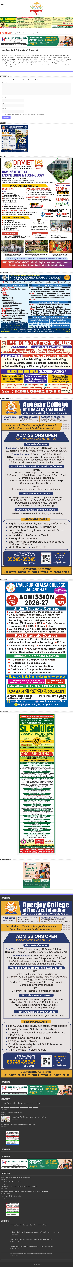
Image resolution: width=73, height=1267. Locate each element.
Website (4, 108)
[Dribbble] (38, 1264)
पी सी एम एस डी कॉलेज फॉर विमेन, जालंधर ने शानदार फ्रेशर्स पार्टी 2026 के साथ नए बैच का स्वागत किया (35, 1232)
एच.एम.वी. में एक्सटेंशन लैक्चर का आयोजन (11, 1182)
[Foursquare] (40, 1264)
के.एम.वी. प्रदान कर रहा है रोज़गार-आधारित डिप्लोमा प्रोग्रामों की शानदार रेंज (19, 1186)
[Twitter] (34, 1264)
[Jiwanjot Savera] (36, 8)
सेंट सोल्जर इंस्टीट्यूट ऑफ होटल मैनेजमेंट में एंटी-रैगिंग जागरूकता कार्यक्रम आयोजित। (31, 1254)
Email (4, 103)
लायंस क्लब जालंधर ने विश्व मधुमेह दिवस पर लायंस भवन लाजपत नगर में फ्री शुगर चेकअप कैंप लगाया (24, 1191)
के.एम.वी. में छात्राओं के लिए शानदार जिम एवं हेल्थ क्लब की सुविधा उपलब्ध (18, 1124)
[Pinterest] (36, 1264)
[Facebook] (32, 1264)
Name (4, 97)
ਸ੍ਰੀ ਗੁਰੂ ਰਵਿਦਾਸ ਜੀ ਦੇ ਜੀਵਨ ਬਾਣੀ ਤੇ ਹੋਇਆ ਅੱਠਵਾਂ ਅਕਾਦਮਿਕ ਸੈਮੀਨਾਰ (29, 1117)
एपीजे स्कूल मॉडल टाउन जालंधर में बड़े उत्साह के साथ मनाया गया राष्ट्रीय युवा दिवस (20, 1103)
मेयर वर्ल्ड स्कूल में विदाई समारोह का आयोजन (11, 1196)
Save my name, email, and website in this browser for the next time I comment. (24, 114)
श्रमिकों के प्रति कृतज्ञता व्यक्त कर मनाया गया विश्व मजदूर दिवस (16, 1177)
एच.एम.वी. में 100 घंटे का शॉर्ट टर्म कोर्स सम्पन (11, 1112)
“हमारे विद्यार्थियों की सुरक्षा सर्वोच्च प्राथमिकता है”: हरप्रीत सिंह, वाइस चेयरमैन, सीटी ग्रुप (31, 1239)
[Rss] (31, 1264)
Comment (5, 82)
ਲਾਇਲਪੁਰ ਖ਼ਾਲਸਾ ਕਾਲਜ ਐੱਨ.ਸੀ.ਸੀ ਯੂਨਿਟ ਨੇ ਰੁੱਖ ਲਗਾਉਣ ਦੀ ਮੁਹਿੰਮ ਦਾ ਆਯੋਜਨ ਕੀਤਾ (29, 33)
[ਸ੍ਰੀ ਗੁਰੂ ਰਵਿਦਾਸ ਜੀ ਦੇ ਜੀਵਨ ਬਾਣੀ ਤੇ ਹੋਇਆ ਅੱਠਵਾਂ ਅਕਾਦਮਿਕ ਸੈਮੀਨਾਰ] (5, 1119)
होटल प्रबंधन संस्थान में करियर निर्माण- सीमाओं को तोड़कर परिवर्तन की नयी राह (19, 1108)
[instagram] (41, 1264)
